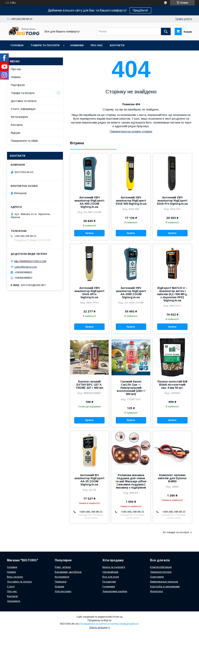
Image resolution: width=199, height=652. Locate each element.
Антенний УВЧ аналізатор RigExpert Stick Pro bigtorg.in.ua (172, 200)
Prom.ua (117, 616)
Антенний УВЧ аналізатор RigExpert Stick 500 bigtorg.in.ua (131, 200)
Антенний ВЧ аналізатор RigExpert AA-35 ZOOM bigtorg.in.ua (89, 480)
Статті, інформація (23, 108)
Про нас (97, 45)
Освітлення (157, 576)
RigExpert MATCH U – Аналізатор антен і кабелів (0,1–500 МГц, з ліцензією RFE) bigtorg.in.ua (172, 294)
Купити (89, 233)
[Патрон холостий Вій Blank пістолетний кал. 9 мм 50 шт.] (172, 357)
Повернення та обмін (24, 140)
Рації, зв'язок (63, 567)
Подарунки (109, 581)
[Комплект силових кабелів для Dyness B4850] (172, 450)
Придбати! (140, 10)
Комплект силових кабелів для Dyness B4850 (172, 478)
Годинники (108, 586)
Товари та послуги (45, 45)
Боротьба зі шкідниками (165, 586)
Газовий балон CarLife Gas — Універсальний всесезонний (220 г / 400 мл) (131, 388)
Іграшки (59, 586)
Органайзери (110, 571)
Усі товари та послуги (175, 532)
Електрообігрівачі (161, 567)
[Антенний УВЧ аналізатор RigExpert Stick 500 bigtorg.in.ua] (131, 173)
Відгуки (15, 132)
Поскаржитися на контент (93, 623)
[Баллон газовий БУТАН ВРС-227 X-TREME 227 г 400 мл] (89, 357)
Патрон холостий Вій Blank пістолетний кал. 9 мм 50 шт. (172, 384)
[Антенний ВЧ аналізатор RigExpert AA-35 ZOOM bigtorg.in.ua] (89, 450)
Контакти (117, 45)
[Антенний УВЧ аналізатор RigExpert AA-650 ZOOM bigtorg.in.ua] (89, 173)
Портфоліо (18, 85)
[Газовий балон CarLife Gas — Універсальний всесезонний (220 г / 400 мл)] (131, 357)
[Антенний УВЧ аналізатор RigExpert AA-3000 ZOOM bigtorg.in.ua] (131, 263)
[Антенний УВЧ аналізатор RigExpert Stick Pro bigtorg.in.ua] (172, 173)
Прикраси (60, 581)
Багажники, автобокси (68, 571)
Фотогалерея (19, 116)
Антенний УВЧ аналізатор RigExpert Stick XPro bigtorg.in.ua (89, 292)
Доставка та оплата (23, 101)
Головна (17, 45)
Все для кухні (110, 576)
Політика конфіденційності (124, 623)
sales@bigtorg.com (25, 266)
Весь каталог (15, 576)
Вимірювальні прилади (164, 581)
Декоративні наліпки (114, 591)
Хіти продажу (63, 591)
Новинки (77, 45)
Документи (13, 601)
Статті (11, 586)
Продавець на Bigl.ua (99, 620)
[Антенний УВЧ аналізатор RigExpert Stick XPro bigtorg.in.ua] (89, 263)
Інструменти (62, 576)
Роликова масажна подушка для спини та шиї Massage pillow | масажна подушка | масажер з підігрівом (130, 481)
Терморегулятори (160, 571)
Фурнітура (156, 591)
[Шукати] (166, 31)
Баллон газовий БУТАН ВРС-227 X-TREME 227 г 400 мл (89, 384)
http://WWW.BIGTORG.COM (30, 261)
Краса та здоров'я (113, 567)
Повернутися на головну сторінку (131, 131)
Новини (15, 77)
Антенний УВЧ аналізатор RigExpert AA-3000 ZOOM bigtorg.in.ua (131, 292)
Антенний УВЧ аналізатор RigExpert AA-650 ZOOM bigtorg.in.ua (89, 202)
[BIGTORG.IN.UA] (23, 35)
